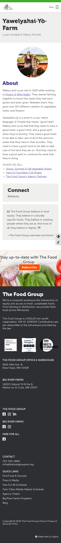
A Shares (37, 172)
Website (14, 196)
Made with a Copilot (47, 536)
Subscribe (29, 267)
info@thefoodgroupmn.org (18, 464)
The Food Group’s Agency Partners (26, 176)
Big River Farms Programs (17, 498)
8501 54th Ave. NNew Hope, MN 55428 (16, 366)
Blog (5, 502)
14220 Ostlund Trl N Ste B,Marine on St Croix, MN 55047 (20, 386)
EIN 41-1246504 (27, 321)
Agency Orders (11, 493)
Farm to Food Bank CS (19, 172)
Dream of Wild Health (17, 94)
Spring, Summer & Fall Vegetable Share (28, 168)
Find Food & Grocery (15, 475)
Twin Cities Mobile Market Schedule (23, 489)
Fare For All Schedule (15, 484)
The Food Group (30, 521)
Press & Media (11, 480)
